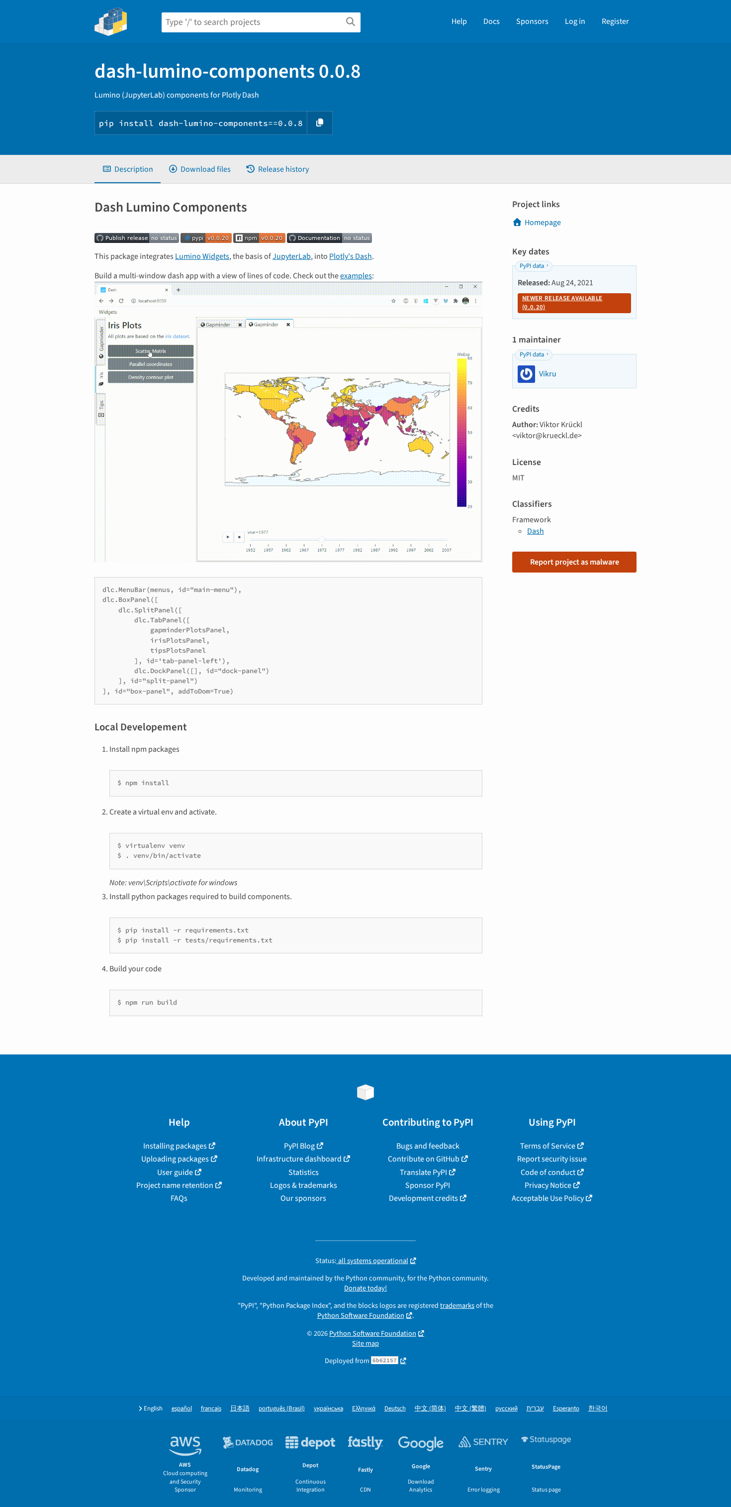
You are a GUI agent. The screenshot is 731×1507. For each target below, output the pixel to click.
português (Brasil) (282, 1408)
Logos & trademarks (303, 1185)
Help (459, 21)
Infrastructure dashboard (299, 1159)
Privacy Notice (548, 1185)
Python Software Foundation (360, 1315)
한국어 (598, 1408)
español (182, 1408)
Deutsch (395, 1408)
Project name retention (174, 1185)
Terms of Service (547, 1146)
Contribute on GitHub (423, 1159)
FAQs (179, 1198)
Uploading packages (175, 1159)
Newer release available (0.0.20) (562, 303)
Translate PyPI (423, 1172)
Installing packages (175, 1146)
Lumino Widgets (202, 256)
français (211, 1408)
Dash (535, 531)
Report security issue (552, 1159)
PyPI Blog (299, 1146)
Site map (365, 1343)
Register (615, 21)
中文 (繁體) (470, 1408)
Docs (491, 21)
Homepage (543, 222)
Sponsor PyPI (427, 1185)
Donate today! (365, 1288)
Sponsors (532, 21)
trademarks (457, 1305)
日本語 (240, 1408)
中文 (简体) (430, 1408)
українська (328, 1408)
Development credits (423, 1198)
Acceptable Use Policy (548, 1198)
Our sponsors (303, 1198)
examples (356, 275)
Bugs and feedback (427, 1146)
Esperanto (566, 1408)
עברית (535, 1408)
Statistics (303, 1172)
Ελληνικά (363, 1408)
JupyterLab (292, 256)
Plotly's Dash (350, 256)
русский (506, 1408)
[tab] (127, 169)
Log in (575, 21)
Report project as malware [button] (574, 562)
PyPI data (532, 265)
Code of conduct (548, 1172)
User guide (175, 1172)
